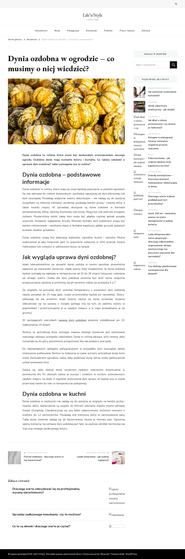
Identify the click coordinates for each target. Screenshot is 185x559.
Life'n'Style (39, 554)
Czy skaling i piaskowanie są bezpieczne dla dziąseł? (162, 270)
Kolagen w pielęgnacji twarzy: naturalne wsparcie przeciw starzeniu (160, 143)
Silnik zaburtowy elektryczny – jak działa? (161, 107)
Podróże (108, 30)
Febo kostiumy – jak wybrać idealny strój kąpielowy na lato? (159, 162)
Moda (57, 30)
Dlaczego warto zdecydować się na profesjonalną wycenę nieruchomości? (45, 490)
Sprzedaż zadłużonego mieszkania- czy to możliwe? (46, 514)
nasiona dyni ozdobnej (72, 320)
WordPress (131, 554)
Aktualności (41, 30)
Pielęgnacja (73, 30)
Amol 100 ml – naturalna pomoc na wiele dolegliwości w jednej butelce (162, 219)
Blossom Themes (109, 554)
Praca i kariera (127, 30)
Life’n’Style (92, 15)
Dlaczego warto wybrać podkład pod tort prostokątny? (161, 200)
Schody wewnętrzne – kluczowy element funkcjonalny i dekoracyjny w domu (162, 181)
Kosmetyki (91, 30)
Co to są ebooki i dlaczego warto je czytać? (41, 526)
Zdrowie (146, 30)
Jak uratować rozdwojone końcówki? (162, 93)
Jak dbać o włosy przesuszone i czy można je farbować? (161, 124)
